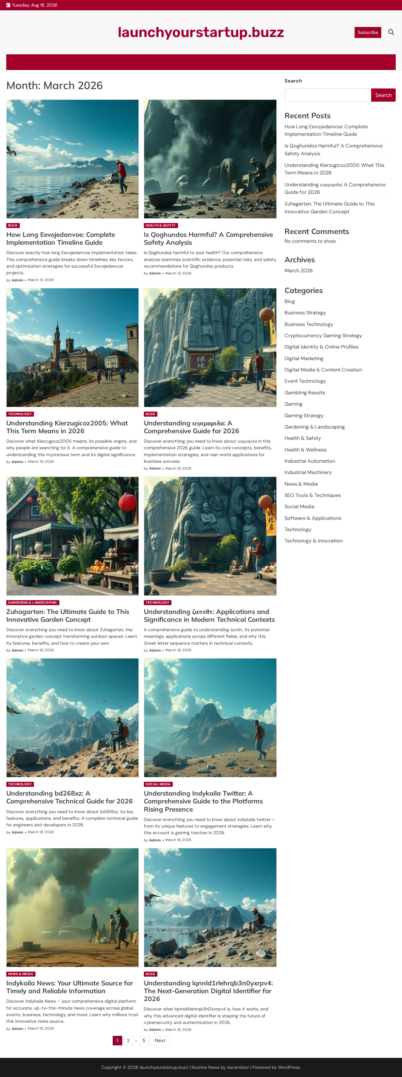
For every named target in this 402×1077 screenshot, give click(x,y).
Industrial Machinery (308, 472)
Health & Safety (161, 225)
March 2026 (299, 270)
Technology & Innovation (314, 541)
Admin (17, 280)
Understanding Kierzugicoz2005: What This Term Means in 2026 (67, 427)
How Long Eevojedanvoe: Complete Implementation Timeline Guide (60, 238)
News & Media (20, 974)
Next (160, 1040)
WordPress (289, 1067)
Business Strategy (305, 313)
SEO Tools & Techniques (313, 495)
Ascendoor (238, 1067)
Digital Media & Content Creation (323, 369)
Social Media (158, 784)
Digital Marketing (304, 358)
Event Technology (305, 381)
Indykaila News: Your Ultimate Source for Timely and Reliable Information (69, 987)
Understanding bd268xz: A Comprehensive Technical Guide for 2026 (69, 797)
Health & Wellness (306, 449)
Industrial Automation (310, 461)
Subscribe (368, 32)
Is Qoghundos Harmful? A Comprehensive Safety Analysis (208, 238)
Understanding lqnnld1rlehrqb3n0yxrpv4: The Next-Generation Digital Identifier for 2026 (208, 991)
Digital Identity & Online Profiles (321, 347)
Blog (12, 225)
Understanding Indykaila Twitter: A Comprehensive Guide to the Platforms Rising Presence (203, 801)
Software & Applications (313, 518)
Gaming (293, 404)
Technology (19, 414)
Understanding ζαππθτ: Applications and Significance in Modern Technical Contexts (209, 615)
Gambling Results (305, 392)
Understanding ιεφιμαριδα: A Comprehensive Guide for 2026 (191, 427)
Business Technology (309, 324)
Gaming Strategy (304, 415)
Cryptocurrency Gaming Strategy (323, 335)
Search (293, 80)
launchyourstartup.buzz (201, 32)
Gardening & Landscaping (32, 602)
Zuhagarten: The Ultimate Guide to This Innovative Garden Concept (67, 615)
